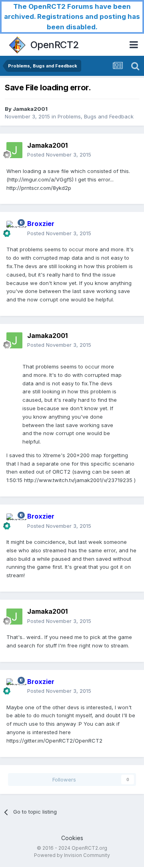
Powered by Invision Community (72, 855)
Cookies (72, 837)
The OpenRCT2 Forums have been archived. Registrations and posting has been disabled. (72, 16)
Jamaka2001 (30, 109)
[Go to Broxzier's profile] (14, 229)
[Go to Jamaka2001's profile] (14, 150)
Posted (59, 154)
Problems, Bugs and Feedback (96, 116)
